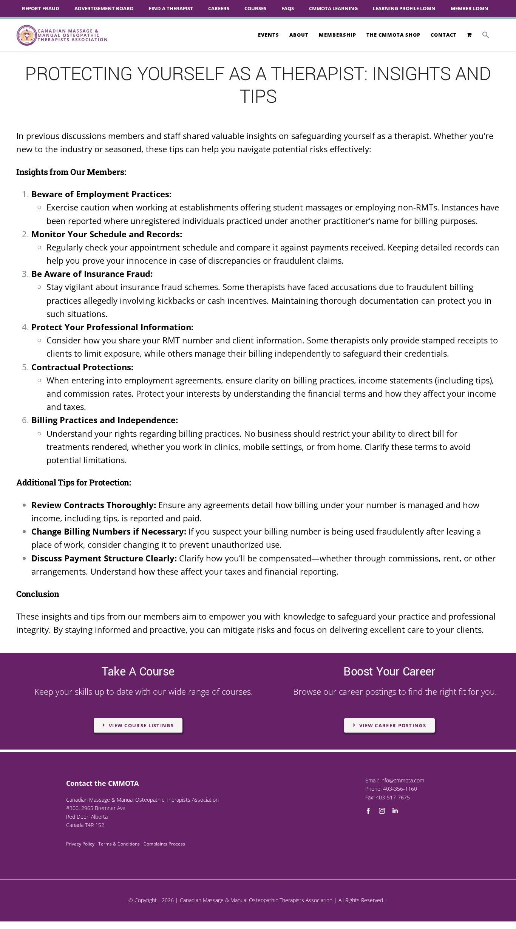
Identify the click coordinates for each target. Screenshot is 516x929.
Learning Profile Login (404, 8)
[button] (486, 35)
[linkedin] (395, 811)
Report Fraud (40, 8)
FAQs (287, 8)
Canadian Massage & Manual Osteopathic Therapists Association (256, 900)
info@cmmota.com (402, 780)
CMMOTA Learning (333, 8)
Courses (255, 8)
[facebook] (368, 811)
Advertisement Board (104, 8)
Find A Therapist (171, 8)
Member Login (469, 8)
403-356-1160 (400, 788)
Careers (218, 8)
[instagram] (382, 811)
